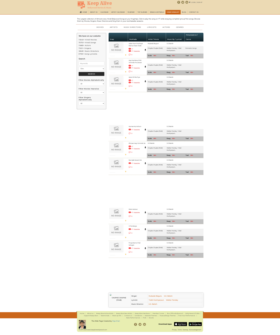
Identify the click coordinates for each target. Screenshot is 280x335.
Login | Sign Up (196, 2)
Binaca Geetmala (157, 12)
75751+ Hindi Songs (87, 43)
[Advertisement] (136, 108)
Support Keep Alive (91, 315)
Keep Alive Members (142, 313)
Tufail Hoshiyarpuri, (156, 300)
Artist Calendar (118, 12)
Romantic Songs (191, 48)
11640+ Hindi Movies (88, 40)
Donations (138, 315)
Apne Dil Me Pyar (134, 77)
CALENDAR (104, 12)
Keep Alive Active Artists (104, 313)
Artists (114, 27)
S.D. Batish (168, 296)
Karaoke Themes (151, 315)
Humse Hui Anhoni (135, 126)
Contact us (194, 12)
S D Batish (170, 43)
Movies (100, 27)
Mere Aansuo (133, 209)
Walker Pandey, (172, 48)
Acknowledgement (195, 330)
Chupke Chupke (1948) (155, 48)
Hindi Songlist (173, 12)
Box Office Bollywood (175, 313)
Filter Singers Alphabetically (85, 99)
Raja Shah (116, 321)
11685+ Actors (85, 45)
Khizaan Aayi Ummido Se (137, 143)
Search (82, 59)
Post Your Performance (186, 315)
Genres (180, 27)
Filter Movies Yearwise (89, 89)
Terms (180, 330)
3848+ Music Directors (89, 51)
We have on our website (90, 36)
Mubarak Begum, (155, 296)
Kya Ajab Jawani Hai (135, 160)
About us (94, 12)
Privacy (174, 330)
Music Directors (132, 27)
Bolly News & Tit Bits (193, 313)
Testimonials (105, 315)
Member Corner (158, 313)
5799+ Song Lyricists (88, 54)
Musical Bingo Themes (168, 315)
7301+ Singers (85, 48)
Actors (166, 27)
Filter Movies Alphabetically (91, 80)
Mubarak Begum (153, 43)
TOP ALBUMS (142, 12)
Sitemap (185, 330)
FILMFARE (131, 12)
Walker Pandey (172, 300)
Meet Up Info (116, 315)
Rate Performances (133, 318)
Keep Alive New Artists (124, 313)
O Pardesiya (133, 226)
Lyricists (151, 27)
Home (84, 12)
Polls (144, 318)
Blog (184, 12)
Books (151, 318)
